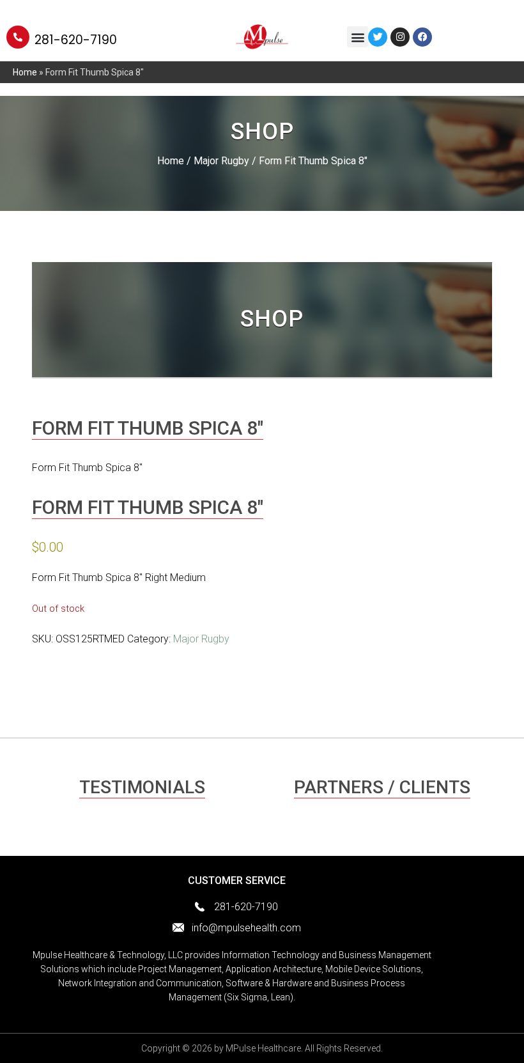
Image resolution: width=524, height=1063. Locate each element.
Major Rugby (221, 161)
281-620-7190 (76, 40)
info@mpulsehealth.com (246, 928)
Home (25, 72)
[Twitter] (377, 37)
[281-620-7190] (17, 37)
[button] (357, 36)
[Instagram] (400, 37)
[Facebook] (422, 37)
